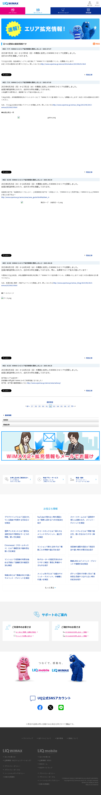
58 (36, 406)
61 (47, 406)
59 (39, 406)
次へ (72, 406)
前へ (28, 406)
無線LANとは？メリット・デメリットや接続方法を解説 (83, 562)
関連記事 (89, 74)
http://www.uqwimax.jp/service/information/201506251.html (63, 64)
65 (61, 406)
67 (69, 406)
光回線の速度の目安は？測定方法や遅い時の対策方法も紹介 (82, 548)
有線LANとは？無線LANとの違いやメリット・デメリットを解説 (17, 576)
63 (54, 406)
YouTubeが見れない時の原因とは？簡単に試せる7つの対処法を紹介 (50, 520)
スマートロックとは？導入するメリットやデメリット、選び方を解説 (49, 534)
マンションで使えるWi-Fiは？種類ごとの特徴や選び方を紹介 (49, 548)
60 (43, 406)
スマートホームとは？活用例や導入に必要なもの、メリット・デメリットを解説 (82, 520)
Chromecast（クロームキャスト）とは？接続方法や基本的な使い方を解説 (17, 548)
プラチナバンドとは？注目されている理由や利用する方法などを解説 (17, 520)
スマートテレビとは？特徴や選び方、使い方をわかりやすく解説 (82, 534)
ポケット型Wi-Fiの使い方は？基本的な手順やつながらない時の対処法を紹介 (82, 576)
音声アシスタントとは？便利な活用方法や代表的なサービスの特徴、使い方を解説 (17, 534)
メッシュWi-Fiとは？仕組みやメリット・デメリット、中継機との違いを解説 (49, 576)
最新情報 (50, 402)
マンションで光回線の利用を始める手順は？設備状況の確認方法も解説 (17, 562)
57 (32, 406)
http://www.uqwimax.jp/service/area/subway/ (44, 383)
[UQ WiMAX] (10, 3)
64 (58, 406)
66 (65, 406)
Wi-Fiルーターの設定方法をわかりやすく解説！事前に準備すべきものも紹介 (49, 562)
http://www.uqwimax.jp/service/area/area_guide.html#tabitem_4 (25, 197)
